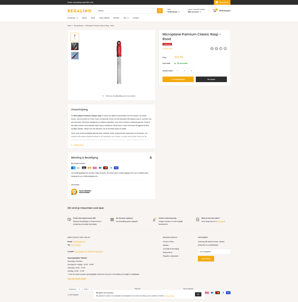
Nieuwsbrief (223, 2)
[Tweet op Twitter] (220, 48)
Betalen (166, 245)
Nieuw (84, 18)
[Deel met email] (225, 48)
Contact (136, 18)
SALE (93, 18)
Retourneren (167, 252)
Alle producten (78, 25)
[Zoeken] (160, 10)
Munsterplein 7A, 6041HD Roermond (88, 251)
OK (198, 294)
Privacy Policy (168, 242)
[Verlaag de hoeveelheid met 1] (177, 70)
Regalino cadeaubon (170, 256)
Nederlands (72, 289)
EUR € (86, 289)
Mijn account (193, 12)
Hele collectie (104, 18)
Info (124, 18)
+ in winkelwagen (178, 79)
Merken (116, 18)
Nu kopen (211, 79)
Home (69, 25)
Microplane (168, 49)
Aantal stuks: (168, 71)
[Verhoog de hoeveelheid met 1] (191, 70)
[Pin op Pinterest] (216, 48)
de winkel (220, 221)
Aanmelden (206, 259)
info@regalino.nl (79, 242)
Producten (71, 18)
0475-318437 (76, 245)
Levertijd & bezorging (171, 249)
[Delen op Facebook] (212, 48)
